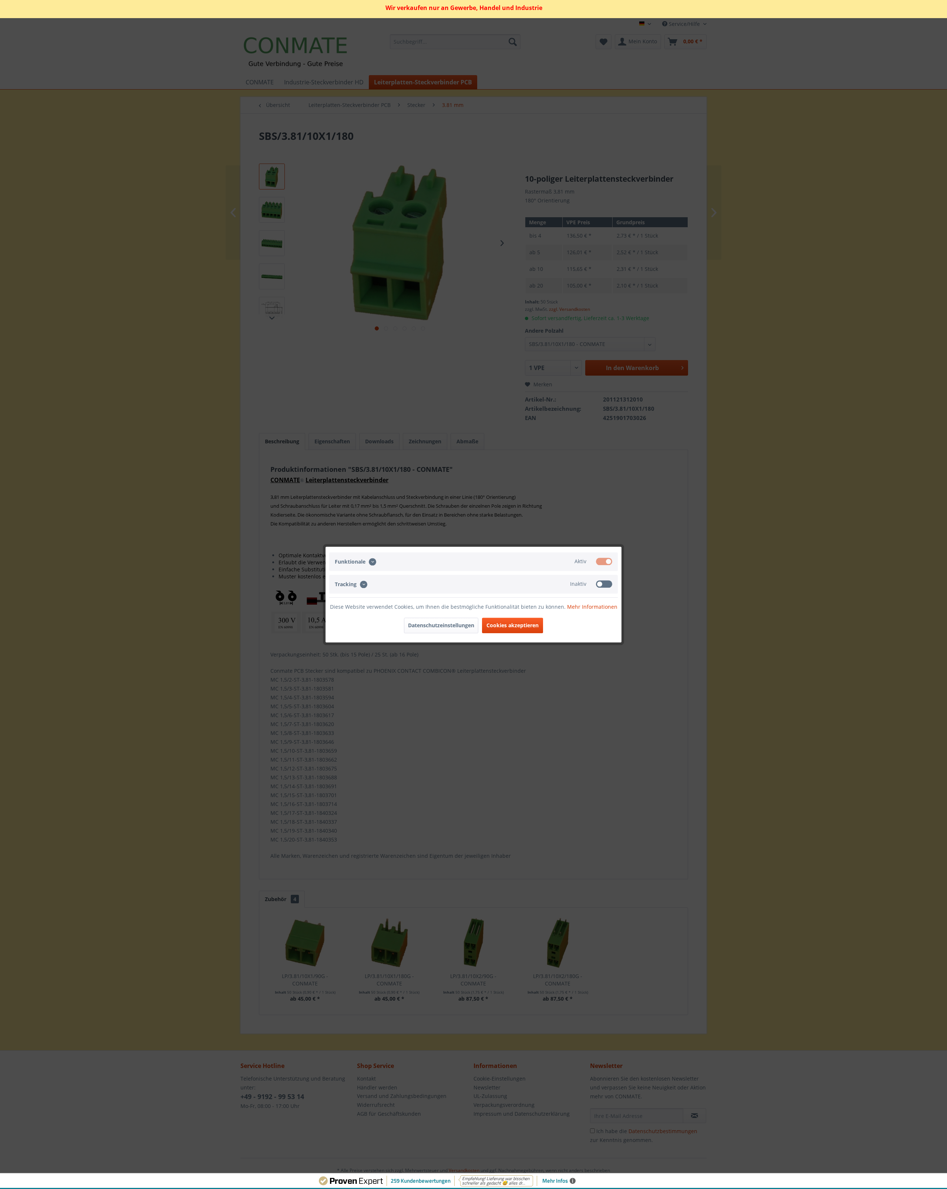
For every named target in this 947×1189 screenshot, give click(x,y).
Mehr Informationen (592, 606)
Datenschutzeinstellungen (441, 625)
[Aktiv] (604, 561)
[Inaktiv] (604, 584)
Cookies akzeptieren (512, 625)
